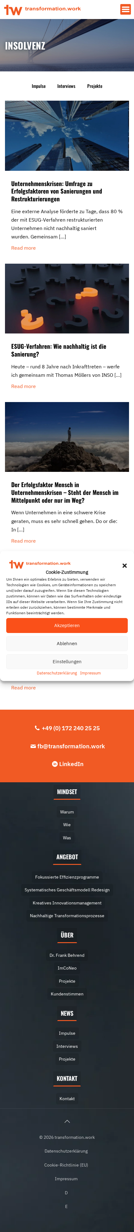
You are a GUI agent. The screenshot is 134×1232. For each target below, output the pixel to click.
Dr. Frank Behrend (67, 955)
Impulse (38, 86)
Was (67, 838)
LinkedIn (71, 764)
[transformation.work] (42, 9)
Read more (23, 248)
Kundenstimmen (67, 994)
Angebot (67, 856)
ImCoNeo (67, 968)
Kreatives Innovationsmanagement (67, 903)
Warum (67, 812)
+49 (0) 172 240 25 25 (71, 728)
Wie (67, 824)
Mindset (67, 791)
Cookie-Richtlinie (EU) (66, 1165)
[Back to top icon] (67, 1121)
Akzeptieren (67, 625)
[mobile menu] (125, 9)
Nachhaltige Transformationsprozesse (67, 915)
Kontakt (67, 1078)
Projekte (94, 86)
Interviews (66, 86)
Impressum (90, 673)
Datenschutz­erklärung (57, 673)
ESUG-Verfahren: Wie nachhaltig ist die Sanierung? (58, 350)
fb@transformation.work (71, 746)
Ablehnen (67, 643)
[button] (125, 566)
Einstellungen (67, 661)
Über (67, 935)
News (67, 1013)
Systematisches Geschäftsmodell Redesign (67, 890)
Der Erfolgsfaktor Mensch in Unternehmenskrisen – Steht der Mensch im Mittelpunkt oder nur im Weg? (64, 492)
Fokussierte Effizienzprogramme (67, 877)
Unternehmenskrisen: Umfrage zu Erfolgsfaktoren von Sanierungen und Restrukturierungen (56, 191)
